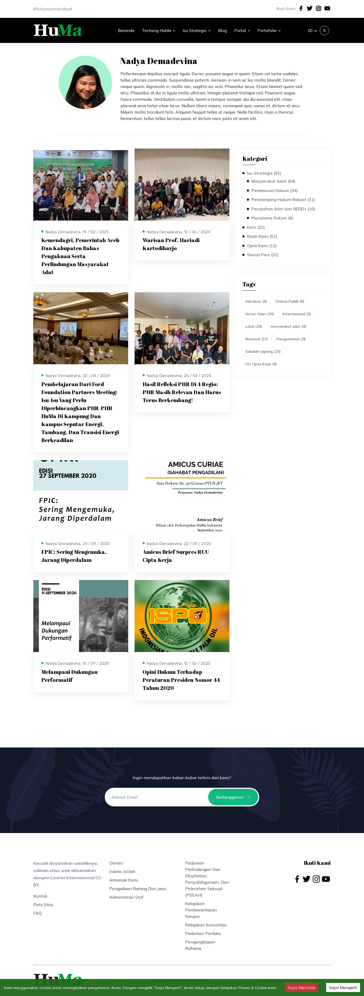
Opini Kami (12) (262, 245)
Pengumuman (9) (291, 339)
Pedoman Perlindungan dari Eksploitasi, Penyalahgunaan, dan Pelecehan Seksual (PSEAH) (207, 879)
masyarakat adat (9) (288, 326)
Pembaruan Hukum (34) (275, 190)
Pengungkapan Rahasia (200, 945)
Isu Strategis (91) (264, 173)
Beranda (126, 30)
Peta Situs (43, 904)
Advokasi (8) (256, 301)
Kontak (40, 896)
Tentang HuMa (156, 30)
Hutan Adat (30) (259, 313)
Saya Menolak (302, 987)
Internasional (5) (297, 313)
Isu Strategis (195, 30)
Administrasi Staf (126, 897)
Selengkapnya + (57, 276)
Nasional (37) (256, 339)
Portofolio (267, 30)
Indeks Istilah (122, 871)
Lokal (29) (253, 326)
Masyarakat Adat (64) (273, 181)
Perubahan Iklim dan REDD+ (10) (283, 208)
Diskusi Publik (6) (290, 301)
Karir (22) (256, 227)
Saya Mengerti (343, 987)
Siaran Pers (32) (262, 254)
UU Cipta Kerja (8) (261, 364)
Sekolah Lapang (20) (263, 351)
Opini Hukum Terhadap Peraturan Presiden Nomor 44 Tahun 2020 (181, 679)
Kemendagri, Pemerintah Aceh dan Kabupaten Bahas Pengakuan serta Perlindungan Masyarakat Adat (80, 256)
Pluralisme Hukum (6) (272, 218)
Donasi (116, 863)
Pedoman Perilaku (203, 933)
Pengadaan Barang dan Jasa (137, 888)
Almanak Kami (123, 880)
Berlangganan (230, 797)
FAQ (37, 913)
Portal (240, 30)
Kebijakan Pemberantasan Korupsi (201, 910)
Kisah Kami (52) (262, 236)
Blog (222, 30)
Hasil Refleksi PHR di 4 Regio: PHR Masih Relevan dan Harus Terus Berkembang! (182, 392)
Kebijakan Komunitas (206, 924)
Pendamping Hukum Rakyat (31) (283, 199)
